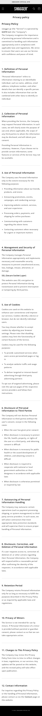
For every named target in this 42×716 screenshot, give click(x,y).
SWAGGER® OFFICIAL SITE (23, 710)
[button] (2, 8)
